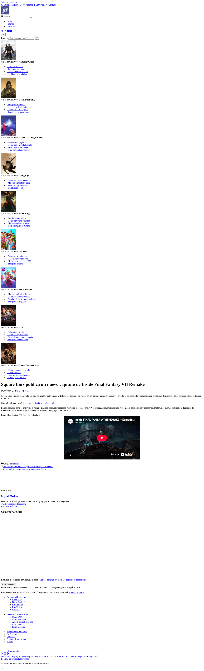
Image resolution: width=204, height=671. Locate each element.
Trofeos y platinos (15, 69)
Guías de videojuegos (16, 597)
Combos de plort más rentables (21, 299)
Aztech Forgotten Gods (22, 622)
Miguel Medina (9, 496)
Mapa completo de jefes (18, 223)
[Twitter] (2, 31)
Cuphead (16, 609)
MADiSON (17, 617)
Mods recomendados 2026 (19, 261)
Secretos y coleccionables (18, 375)
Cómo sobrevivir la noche (19, 180)
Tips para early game (16, 301)
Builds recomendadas (17, 74)
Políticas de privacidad (16, 639)
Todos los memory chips (18, 112)
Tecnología (35, 656)
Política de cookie (76, 592)
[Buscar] (31, 17)
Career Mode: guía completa (20, 337)
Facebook (12, 504)
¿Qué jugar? (46, 656)
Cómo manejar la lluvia (17, 334)
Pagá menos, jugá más (87, 656)
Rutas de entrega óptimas (18, 107)
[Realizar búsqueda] (37, 38)
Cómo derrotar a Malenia (18, 221)
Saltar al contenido (9, 2)
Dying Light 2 (18, 602)
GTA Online (17, 604)
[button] (2, 668)
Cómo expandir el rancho (18, 296)
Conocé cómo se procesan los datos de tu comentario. (63, 580)
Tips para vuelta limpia (17, 339)
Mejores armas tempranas (18, 183)
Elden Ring (17, 599)
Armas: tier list (14, 372)
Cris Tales (16, 624)
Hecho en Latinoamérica (17, 614)
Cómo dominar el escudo (18, 370)
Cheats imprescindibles (17, 259)
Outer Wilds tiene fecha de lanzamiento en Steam (24, 469)
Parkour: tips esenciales (17, 185)
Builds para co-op (15, 188)
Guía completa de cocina (18, 150)
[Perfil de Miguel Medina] (14, 486)
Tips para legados (15, 264)
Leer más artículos (9, 506)
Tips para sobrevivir (16, 104)
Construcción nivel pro (17, 256)
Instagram (21, 504)
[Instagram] (5, 31)
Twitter (4, 504)
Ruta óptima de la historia (18, 226)
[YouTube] (10, 31)
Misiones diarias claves (17, 147)
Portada (10, 641)
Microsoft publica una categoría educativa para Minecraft (28, 466)
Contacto (11, 26)
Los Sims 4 (17, 607)
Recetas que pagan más (17, 142)
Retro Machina (18, 627)
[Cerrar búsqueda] (3, 34)
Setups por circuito (15, 332)
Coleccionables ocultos (17, 71)
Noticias (16, 464)
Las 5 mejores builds (16, 218)
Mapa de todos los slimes (18, 294)
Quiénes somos (13, 634)
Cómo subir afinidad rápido (19, 145)
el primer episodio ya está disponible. (41, 403)
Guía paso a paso (15, 66)
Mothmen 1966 (19, 619)
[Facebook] (8, 31)
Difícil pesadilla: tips (16, 377)
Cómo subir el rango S (17, 109)
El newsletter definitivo (17, 631)
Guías (9, 21)
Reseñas (10, 24)
